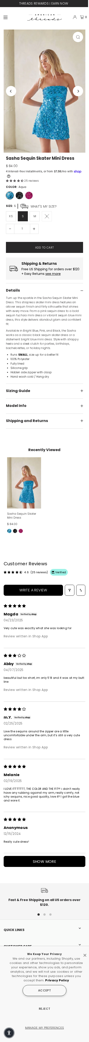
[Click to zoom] (78, 37)
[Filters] (69, 590)
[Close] (85, 953)
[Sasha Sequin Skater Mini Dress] (24, 483)
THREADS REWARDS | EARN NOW (43, 3)
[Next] (78, 91)
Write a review (33, 590)
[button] (15, 181)
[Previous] (11, 91)
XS (11, 216)
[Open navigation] (13, 16)
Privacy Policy (57, 980)
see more (53, 274)
